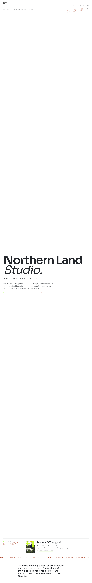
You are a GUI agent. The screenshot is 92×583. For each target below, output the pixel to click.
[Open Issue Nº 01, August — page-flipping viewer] (30, 547)
